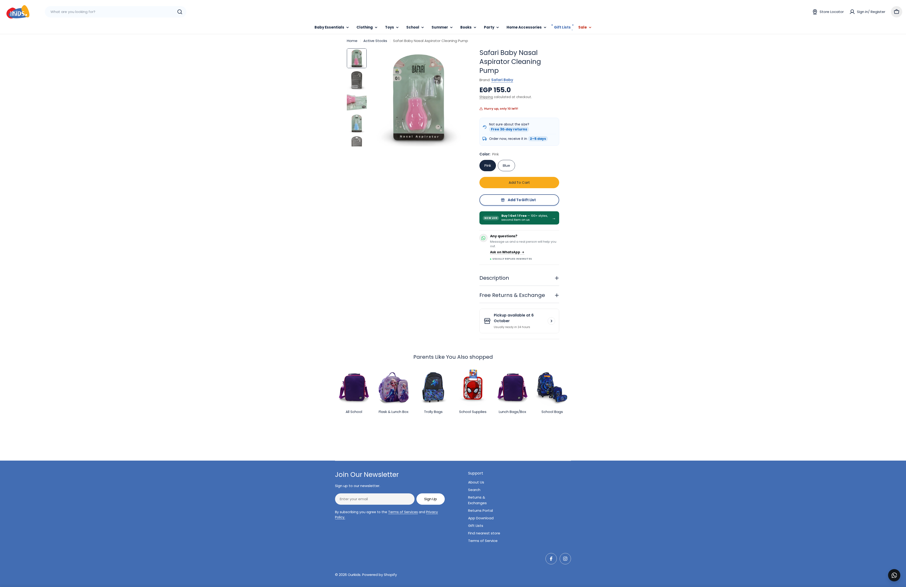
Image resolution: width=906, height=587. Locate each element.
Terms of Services (403, 512)
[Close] (899, 570)
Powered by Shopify (379, 574)
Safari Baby (502, 79)
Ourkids (354, 574)
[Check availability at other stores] (551, 321)
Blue (506, 165)
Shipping (486, 97)
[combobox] (115, 11)
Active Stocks (375, 40)
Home (352, 40)
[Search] (180, 12)
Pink (487, 165)
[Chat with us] (894, 575)
